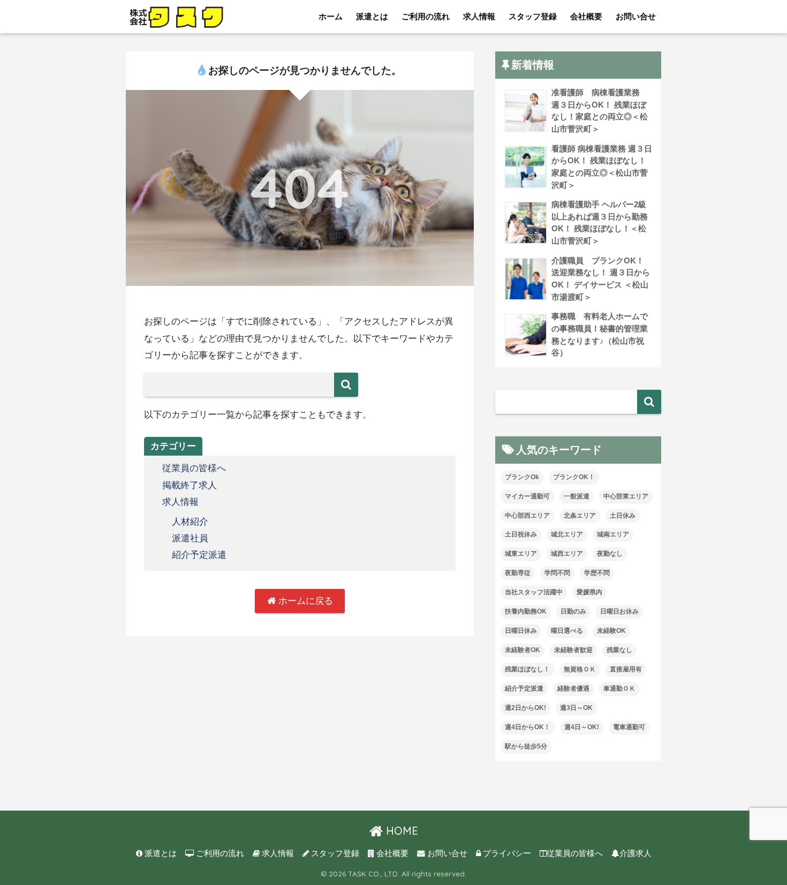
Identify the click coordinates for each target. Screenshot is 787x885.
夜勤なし (610, 553)
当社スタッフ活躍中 (534, 592)
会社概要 (586, 16)
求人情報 (479, 16)
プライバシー (506, 853)
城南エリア (613, 534)
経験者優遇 (573, 688)
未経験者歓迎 (573, 650)
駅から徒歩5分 (526, 746)
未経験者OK (522, 650)
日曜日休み (521, 630)
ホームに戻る (304, 601)
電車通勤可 (629, 727)
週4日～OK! (581, 727)
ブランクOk (522, 477)
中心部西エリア (527, 515)
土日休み (622, 515)
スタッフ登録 (533, 16)
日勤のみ (573, 611)
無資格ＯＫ (580, 669)
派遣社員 (190, 538)
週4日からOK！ (527, 727)
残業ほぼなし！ (527, 669)
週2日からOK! (525, 708)
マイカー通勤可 (527, 496)
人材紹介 (190, 522)
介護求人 (635, 853)
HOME (400, 830)
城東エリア (521, 553)
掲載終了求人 (189, 485)
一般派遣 (576, 496)
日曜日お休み (619, 611)
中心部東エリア (625, 496)
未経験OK (611, 630)
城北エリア (567, 534)
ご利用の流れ (426, 16)
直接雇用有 (626, 669)
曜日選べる (567, 630)
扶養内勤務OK (526, 611)
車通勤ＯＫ (619, 688)
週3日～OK (576, 708)
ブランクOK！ (574, 477)
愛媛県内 (589, 592)
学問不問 (557, 573)
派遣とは (372, 16)
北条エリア (580, 515)
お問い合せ (636, 16)
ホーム (331, 16)
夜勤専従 (518, 573)
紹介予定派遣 (199, 555)
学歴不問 (597, 573)
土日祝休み (521, 534)
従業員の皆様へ (194, 468)
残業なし (619, 650)
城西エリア (567, 553)
